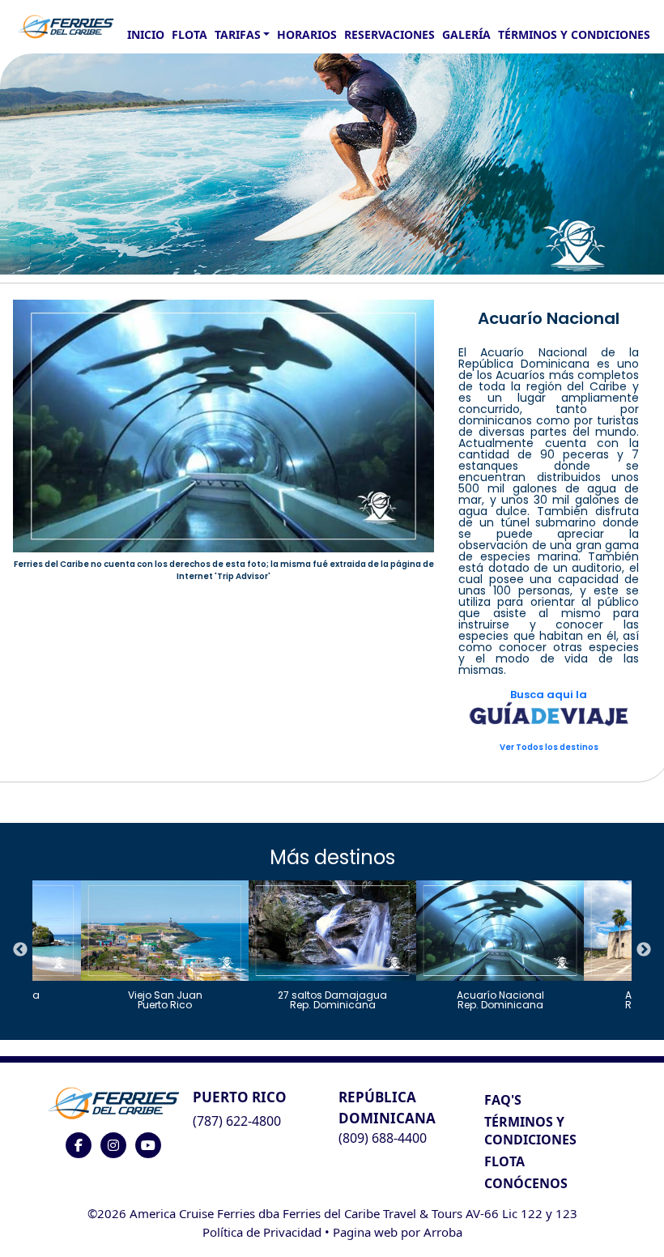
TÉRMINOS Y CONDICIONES (530, 1130)
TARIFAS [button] (238, 34)
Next (644, 950)
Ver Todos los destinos (549, 747)
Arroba (443, 1232)
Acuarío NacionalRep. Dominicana (500, 999)
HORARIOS (307, 34)
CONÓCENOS (526, 1183)
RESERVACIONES (389, 34)
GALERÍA (466, 34)
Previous (20, 950)
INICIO (145, 34)
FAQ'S (502, 1100)
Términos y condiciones (574, 34)
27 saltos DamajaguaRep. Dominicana (332, 999)
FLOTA (189, 34)
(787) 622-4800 (237, 1121)
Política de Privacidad (261, 1232)
